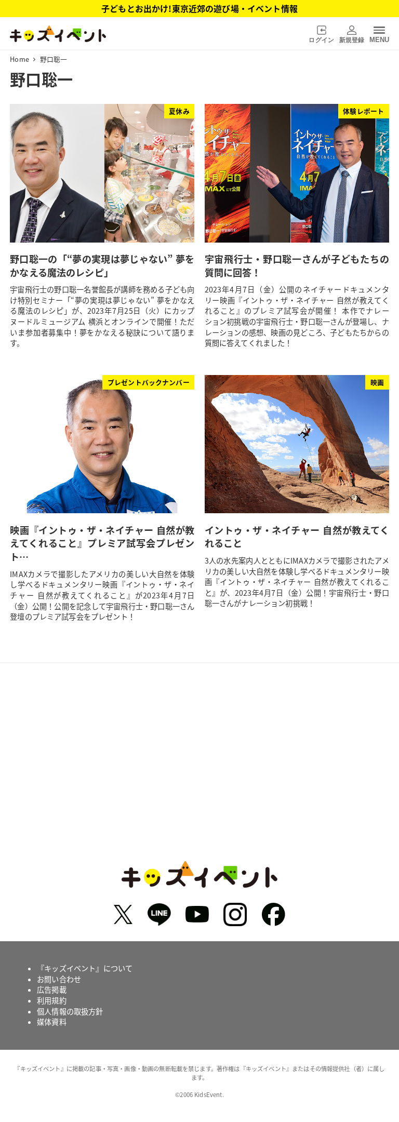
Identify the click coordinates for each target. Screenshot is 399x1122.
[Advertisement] (199, 773)
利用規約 (51, 1000)
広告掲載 (51, 989)
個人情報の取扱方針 (70, 1011)
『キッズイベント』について (84, 968)
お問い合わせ (59, 979)
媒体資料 (51, 1022)
